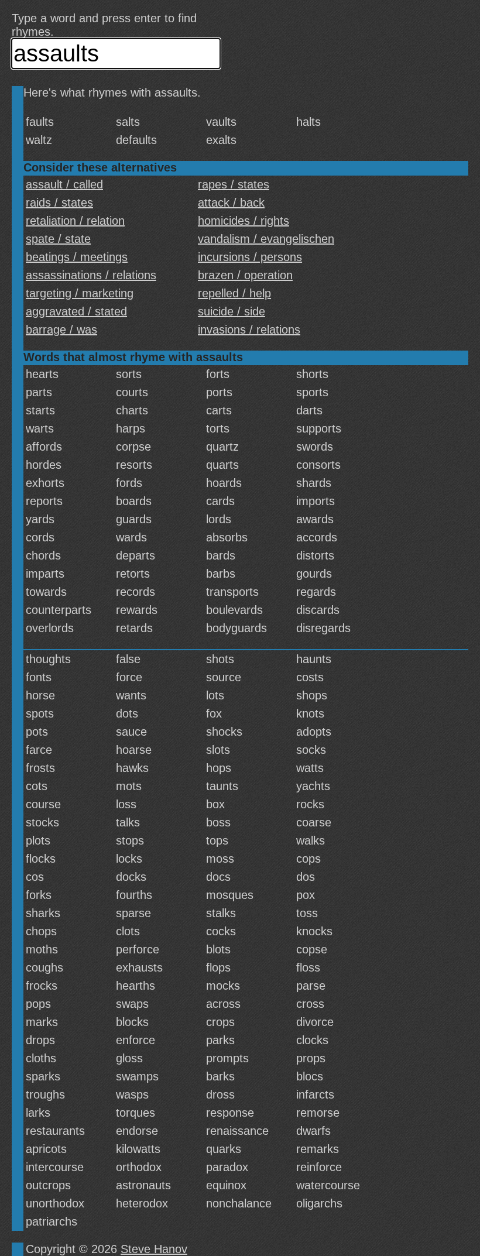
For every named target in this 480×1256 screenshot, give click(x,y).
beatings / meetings (77, 256)
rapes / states (233, 184)
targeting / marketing (79, 293)
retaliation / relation (75, 220)
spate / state (58, 238)
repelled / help (234, 293)
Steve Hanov (154, 1249)
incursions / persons (250, 256)
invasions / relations (249, 329)
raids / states (59, 202)
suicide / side (231, 311)
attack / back (231, 202)
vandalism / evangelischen (266, 238)
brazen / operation (245, 275)
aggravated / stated (76, 311)
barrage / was (61, 329)
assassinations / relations (91, 275)
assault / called (64, 184)
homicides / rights (243, 220)
